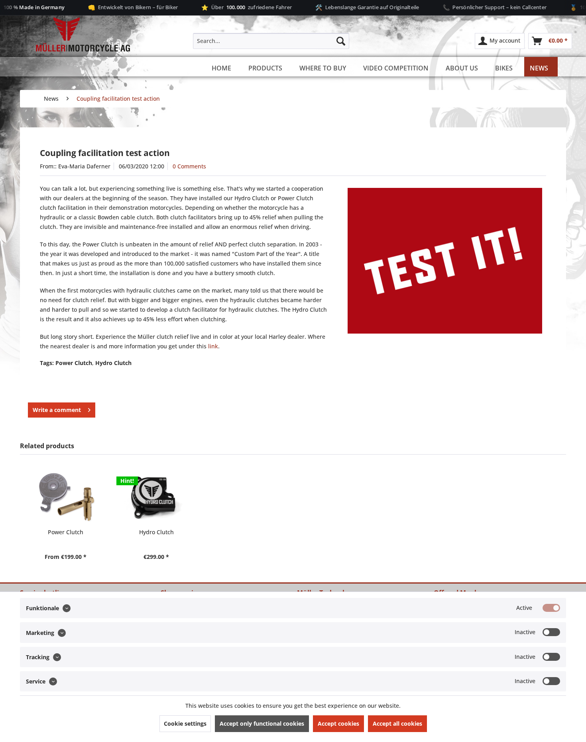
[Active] (551, 608)
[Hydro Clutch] (156, 496)
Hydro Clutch (156, 532)
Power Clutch (65, 532)
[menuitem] (271, 41)
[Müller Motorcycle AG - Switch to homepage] (76, 35)
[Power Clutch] (65, 496)
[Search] (340, 41)
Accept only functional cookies (262, 723)
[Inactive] (551, 632)
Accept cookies (338, 723)
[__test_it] (445, 261)
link (213, 346)
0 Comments (189, 166)
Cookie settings (185, 723)
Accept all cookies (397, 723)
